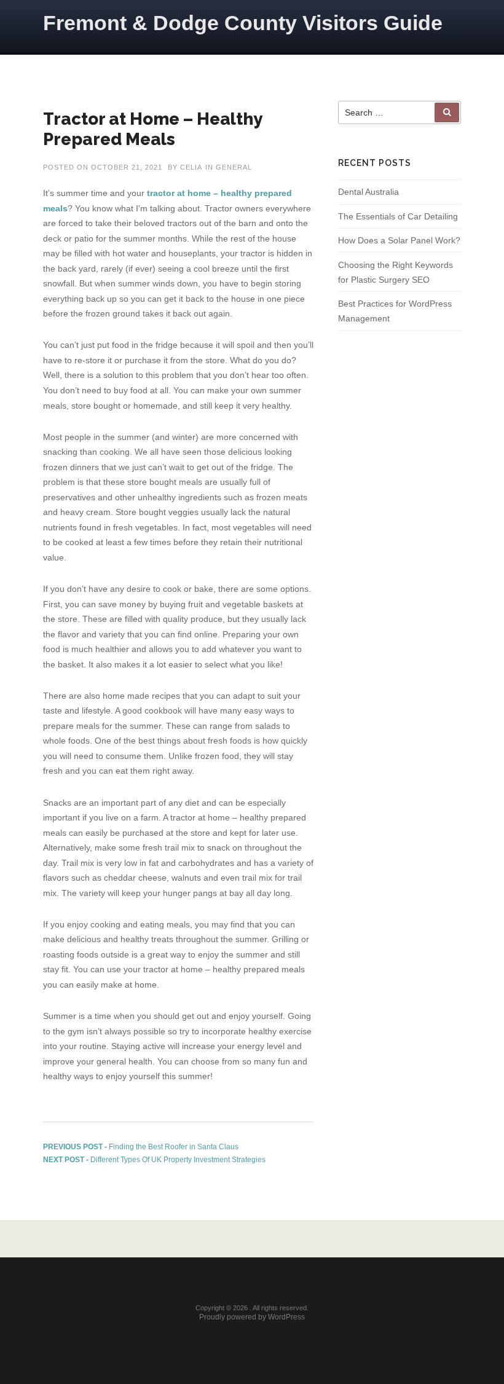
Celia (191, 167)
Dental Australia (368, 192)
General (234, 167)
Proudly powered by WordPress (252, 1317)
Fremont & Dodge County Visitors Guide (243, 22)
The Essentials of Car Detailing (398, 216)
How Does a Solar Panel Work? (399, 240)
